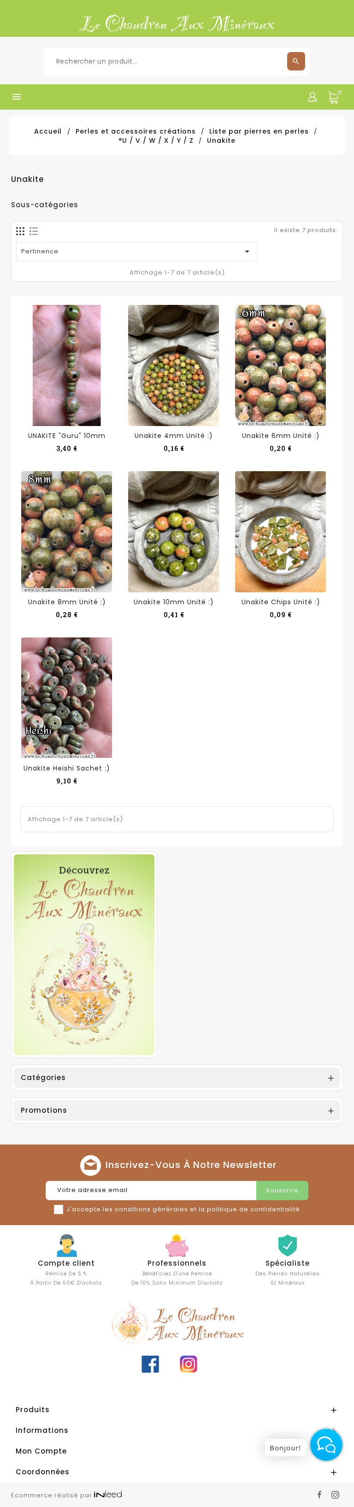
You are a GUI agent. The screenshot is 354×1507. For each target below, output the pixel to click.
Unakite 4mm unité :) (174, 435)
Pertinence (137, 251)
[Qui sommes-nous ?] (84, 954)
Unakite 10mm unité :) (174, 602)
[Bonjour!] (326, 1445)
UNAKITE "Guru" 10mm (67, 435)
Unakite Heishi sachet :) (67, 768)
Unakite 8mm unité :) (67, 602)
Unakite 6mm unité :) (281, 435)
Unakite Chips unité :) (281, 602)
